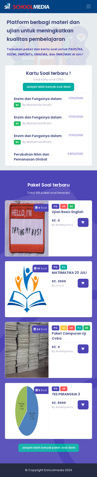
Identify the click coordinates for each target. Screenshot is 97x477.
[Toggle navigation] (88, 6)
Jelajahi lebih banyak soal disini (48, 87)
